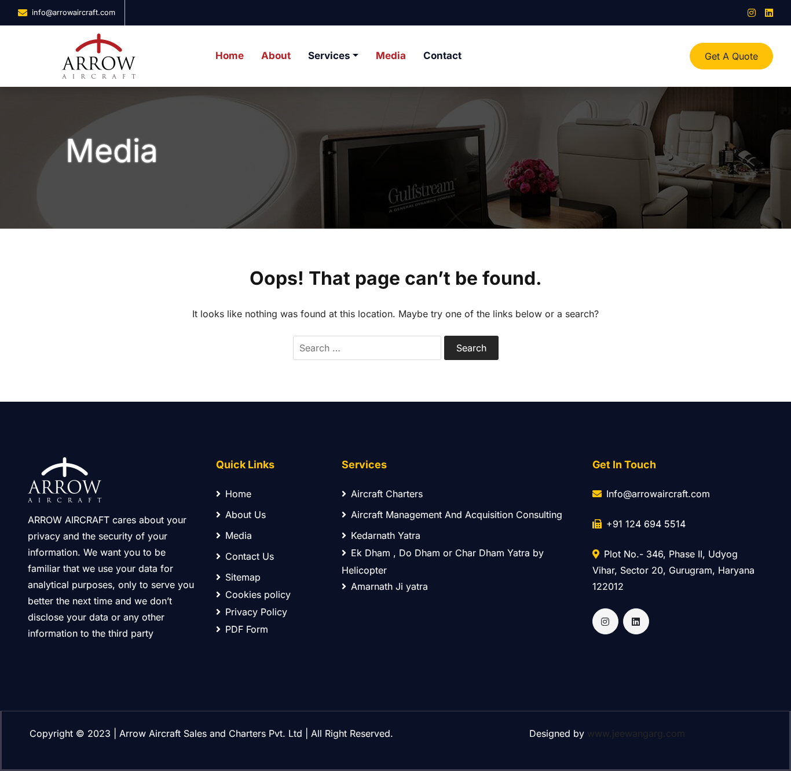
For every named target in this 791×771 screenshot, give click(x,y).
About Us (245, 514)
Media (391, 55)
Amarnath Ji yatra (389, 586)
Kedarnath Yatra (385, 535)
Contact (442, 55)
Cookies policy (258, 594)
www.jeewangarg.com (636, 733)
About (276, 55)
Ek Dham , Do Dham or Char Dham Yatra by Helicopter (443, 561)
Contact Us (249, 556)
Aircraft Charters (387, 494)
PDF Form (246, 629)
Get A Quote (731, 56)
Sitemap (243, 577)
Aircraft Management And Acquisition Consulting (456, 514)
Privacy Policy (256, 612)
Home (229, 55)
